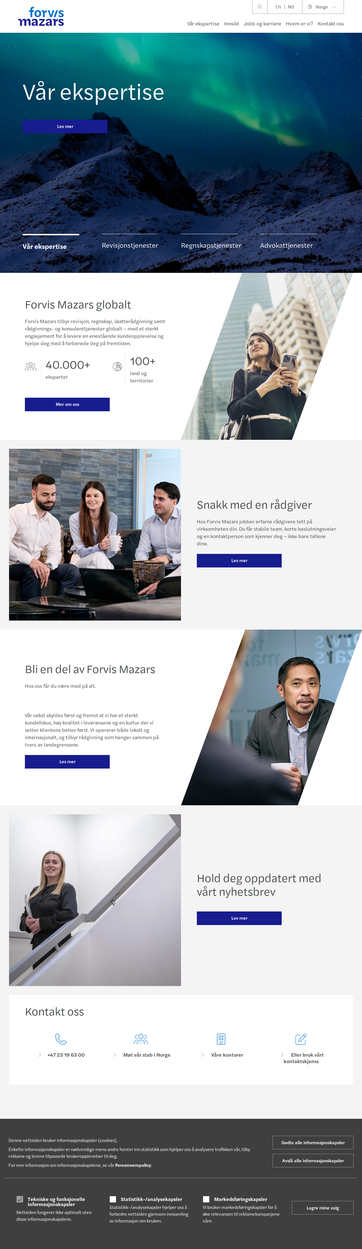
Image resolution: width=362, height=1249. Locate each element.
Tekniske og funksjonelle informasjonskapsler (56, 1201)
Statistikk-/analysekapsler (151, 1199)
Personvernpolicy (133, 1165)
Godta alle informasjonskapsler (313, 1142)
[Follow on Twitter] (185, 1109)
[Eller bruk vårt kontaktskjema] (301, 1048)
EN (278, 6)
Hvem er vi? (299, 23)
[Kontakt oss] (61, 1048)
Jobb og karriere (262, 23)
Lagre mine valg (323, 1207)
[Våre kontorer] (221, 1048)
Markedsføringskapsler (240, 1199)
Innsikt (231, 23)
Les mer (65, 126)
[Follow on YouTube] (226, 1109)
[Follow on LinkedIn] (172, 1109)
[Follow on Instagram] (199, 1109)
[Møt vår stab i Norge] (141, 1048)
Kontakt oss (331, 23)
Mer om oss (67, 404)
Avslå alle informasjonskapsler (313, 1160)
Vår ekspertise (203, 23)
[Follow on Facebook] (212, 1109)
